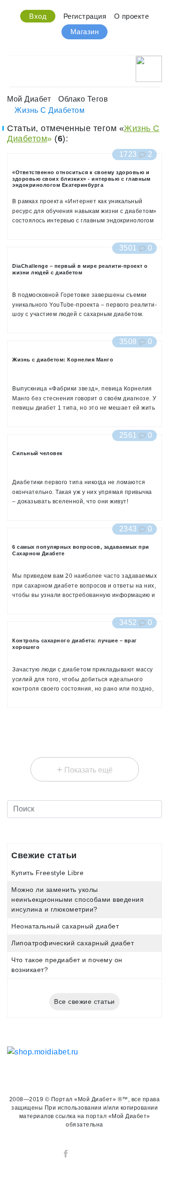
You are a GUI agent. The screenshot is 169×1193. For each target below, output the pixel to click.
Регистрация (85, 16)
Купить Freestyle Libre (47, 872)
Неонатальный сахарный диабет (65, 926)
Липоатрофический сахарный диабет (72, 943)
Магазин (84, 32)
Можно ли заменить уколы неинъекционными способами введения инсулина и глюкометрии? (77, 899)
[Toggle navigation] (13, 66)
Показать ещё (85, 769)
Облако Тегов (83, 99)
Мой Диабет (29, 99)
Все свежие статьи (84, 1001)
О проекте (131, 16)
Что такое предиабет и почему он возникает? (67, 964)
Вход (37, 16)
